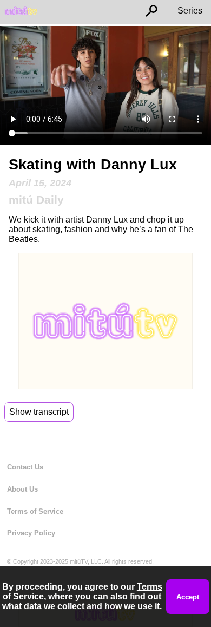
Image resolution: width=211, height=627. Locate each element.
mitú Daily (36, 199)
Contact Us (25, 467)
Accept (187, 597)
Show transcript (39, 411)
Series (189, 10)
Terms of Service (35, 511)
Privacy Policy (31, 533)
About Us (22, 489)
